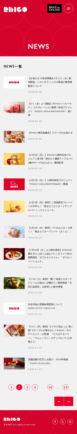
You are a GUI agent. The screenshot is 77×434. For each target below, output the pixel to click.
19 (65, 387)
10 (50, 387)
